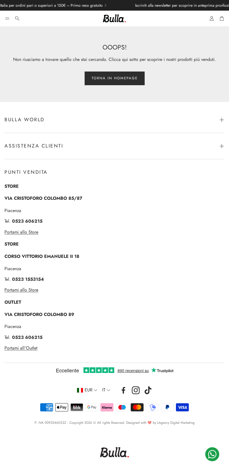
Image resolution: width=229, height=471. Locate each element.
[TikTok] (148, 390)
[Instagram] (136, 390)
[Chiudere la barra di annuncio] (223, 4)
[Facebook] (123, 390)
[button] (7, 18)
